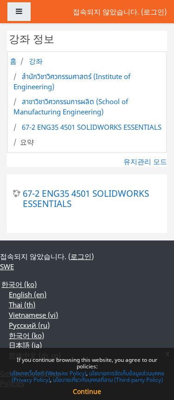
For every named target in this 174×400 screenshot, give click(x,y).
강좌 (36, 61)
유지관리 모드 (145, 161)
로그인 (153, 11)
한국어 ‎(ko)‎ (19, 284)
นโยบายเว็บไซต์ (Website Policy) (48, 373)
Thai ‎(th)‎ (22, 304)
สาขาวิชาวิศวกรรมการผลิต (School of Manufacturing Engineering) (70, 106)
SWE (7, 266)
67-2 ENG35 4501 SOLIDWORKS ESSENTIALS (91, 127)
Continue (87, 391)
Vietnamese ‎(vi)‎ (33, 315)
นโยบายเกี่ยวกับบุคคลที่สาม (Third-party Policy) (108, 380)
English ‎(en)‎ (27, 294)
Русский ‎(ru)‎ (29, 325)
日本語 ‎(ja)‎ (25, 345)
